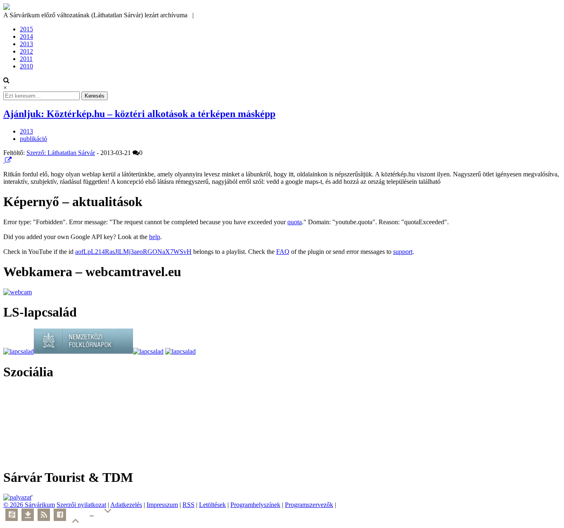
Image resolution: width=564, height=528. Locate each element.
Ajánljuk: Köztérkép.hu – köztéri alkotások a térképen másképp (139, 113)
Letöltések (212, 504)
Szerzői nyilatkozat (81, 504)
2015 (26, 29)
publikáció (33, 138)
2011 (26, 58)
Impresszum (162, 504)
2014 (26, 36)
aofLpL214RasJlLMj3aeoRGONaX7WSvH (133, 251)
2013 (26, 43)
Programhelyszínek (255, 504)
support (402, 251)
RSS (188, 504)
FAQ (282, 251)
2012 (26, 51)
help (154, 236)
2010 (26, 66)
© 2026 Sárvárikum (29, 504)
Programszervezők (309, 504)
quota (294, 221)
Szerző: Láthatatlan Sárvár (60, 152)
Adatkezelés (126, 504)
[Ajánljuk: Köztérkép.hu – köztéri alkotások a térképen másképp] (4, 160)
